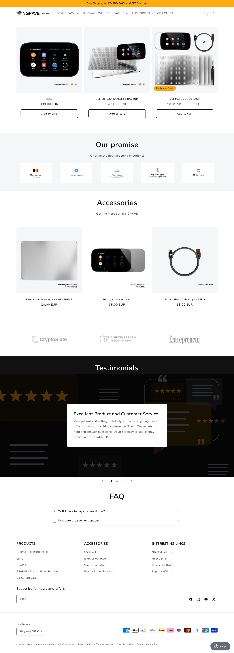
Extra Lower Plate (95, 558)
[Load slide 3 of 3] (122, 481)
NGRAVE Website (163, 552)
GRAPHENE (23, 565)
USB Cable (90, 552)
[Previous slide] (103, 481)
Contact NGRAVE (162, 565)
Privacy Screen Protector (117, 299)
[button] (67, 13)
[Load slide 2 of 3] (117, 481)
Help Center (159, 558)
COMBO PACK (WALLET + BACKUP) (117, 99)
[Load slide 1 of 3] (111, 481)
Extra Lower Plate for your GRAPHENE (49, 299)
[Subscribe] (78, 599)
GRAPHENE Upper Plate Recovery (37, 571)
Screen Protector (94, 565)
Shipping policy (125, 644)
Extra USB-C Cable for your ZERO (185, 299)
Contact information (147, 644)
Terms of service (104, 644)
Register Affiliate (162, 571)
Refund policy (67, 644)
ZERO (49, 99)
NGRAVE (30, 644)
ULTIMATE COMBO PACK (184, 99)
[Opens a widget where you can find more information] (220, 646)
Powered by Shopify (46, 644)
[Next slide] (131, 481)
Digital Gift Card (26, 578)
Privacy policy (85, 644)
